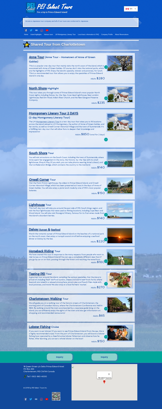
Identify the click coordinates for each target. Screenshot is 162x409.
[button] (36, 34)
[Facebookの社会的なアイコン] (25, 30)
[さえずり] (31, 30)
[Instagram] (41, 30)
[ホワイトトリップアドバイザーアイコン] (36, 30)
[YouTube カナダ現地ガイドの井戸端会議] (47, 30)
